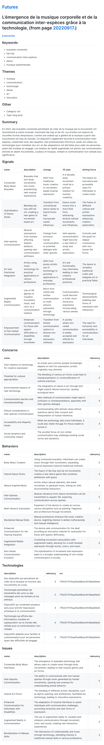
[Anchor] (19, 42)
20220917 (63, 28)
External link (8, 35)
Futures (10, 7)
